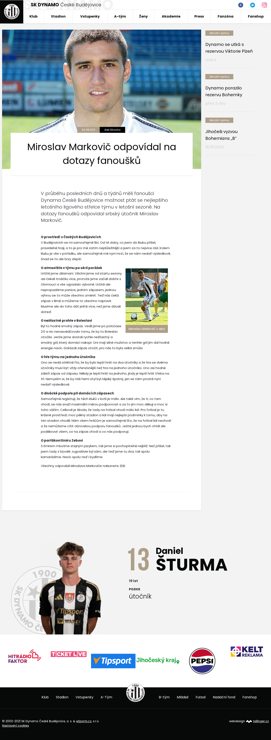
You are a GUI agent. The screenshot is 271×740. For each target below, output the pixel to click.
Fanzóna (226, 16)
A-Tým (106, 697)
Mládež (182, 697)
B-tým (164, 697)
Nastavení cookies (15, 726)
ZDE (122, 466)
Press (199, 16)
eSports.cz (83, 721)
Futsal (201, 697)
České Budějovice (66, 4)
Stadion (58, 16)
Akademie (171, 16)
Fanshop (256, 16)
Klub (33, 16)
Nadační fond (224, 697)
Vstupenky (90, 16)
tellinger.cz (261, 721)
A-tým (120, 16)
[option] (24, 654)
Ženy (143, 16)
